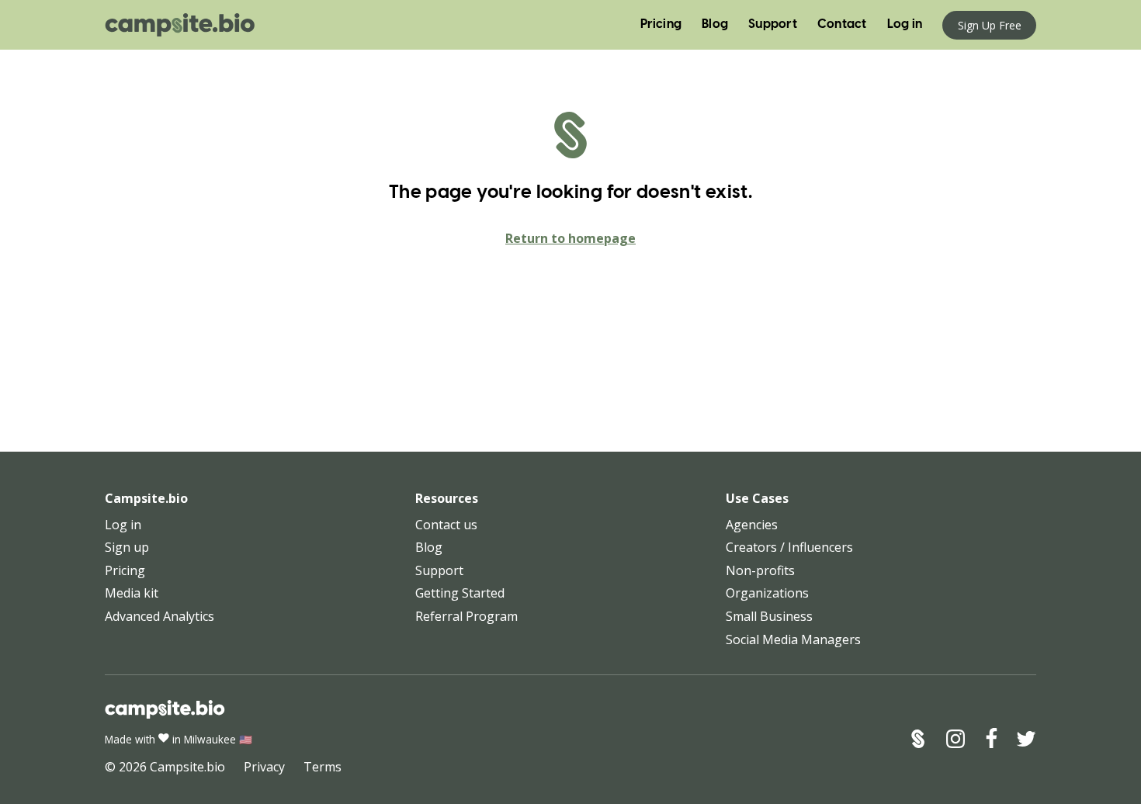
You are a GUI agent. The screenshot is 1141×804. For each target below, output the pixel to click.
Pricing (661, 24)
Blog (715, 24)
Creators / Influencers (789, 547)
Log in (904, 24)
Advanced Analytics (159, 616)
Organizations (767, 592)
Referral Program (466, 616)
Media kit (131, 592)
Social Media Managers (793, 639)
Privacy (264, 766)
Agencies (752, 524)
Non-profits (760, 570)
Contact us (446, 524)
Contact (842, 24)
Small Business (769, 616)
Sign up (127, 547)
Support (772, 24)
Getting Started (460, 592)
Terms (322, 766)
